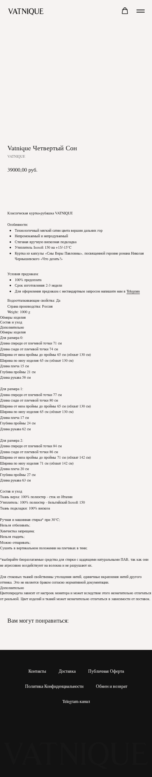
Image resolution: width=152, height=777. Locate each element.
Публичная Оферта (106, 671)
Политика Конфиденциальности (54, 686)
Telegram (133, 291)
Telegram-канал (76, 701)
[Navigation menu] (141, 11)
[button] (124, 10)
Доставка (67, 671)
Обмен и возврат (111, 686)
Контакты (37, 671)
